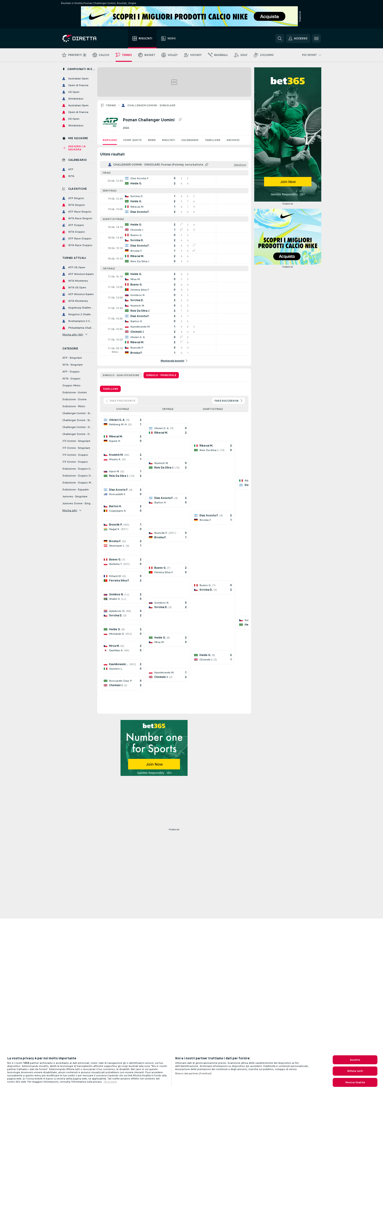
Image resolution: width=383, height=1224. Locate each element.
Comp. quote (132, 140)
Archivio (232, 140)
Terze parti (110, 1081)
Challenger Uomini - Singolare (151, 105)
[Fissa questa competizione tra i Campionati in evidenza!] (180, 119)
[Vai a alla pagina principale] (87, 38)
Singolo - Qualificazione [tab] (121, 375)
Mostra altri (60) (72, 334)
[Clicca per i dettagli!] (174, 181)
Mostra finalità (355, 1082)
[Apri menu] (316, 38)
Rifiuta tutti (355, 1071)
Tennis (111, 105)
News (152, 140)
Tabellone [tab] (110, 388)
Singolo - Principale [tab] (161, 375)
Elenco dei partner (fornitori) (193, 1073)
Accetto (355, 1059)
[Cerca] (279, 38)
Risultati (168, 140)
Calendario (190, 140)
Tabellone (212, 140)
